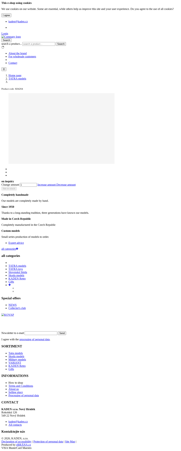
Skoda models (16, 275)
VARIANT (14, 362)
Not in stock (9, 188)
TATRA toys (15, 268)
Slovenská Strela (17, 272)
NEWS (12, 304)
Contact (12, 62)
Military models (17, 359)
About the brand (17, 53)
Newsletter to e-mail (13, 332)
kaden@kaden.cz (18, 421)
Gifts (11, 281)
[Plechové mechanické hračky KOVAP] (7, 314)
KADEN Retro (17, 278)
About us (13, 389)
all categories (8, 248)
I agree (6, 15)
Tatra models (15, 353)
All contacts (15, 424)
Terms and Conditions (20, 385)
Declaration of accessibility (16, 441)
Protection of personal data (48, 441)
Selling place (15, 392)
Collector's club (17, 308)
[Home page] (11, 36)
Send (62, 333)
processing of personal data (34, 339)
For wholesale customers (22, 56)
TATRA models (17, 265)
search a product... (11, 43)
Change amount (10, 184)
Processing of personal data (23, 395)
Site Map (70, 441)
